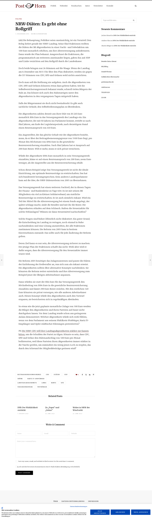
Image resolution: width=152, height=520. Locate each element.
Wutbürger (42, 387)
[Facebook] (8, 46)
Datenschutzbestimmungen (78, 506)
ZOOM (103, 97)
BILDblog (104, 66)
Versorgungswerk (25, 387)
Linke (44, 383)
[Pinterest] (93, 374)
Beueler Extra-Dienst (108, 61)
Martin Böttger (106, 46)
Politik (19, 19)
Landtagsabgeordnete (27, 383)
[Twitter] (8, 51)
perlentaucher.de (107, 82)
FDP (66, 374)
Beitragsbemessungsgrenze (29, 374)
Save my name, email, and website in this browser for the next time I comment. (46, 461)
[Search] (135, 6)
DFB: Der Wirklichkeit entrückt (124, 35)
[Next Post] (150, 260)
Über (55, 501)
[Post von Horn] (31, 5)
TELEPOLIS (105, 92)
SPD (62, 383)
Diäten (57, 374)
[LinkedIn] (8, 57)
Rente (53, 383)
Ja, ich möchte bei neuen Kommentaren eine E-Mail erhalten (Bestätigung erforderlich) (48, 467)
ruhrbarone (105, 87)
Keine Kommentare (39, 34)
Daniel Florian (106, 72)
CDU (47, 374)
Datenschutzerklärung (73, 501)
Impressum (93, 501)
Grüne (20, 378)
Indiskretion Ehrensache (110, 77)
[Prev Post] (1, 260)
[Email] (8, 62)
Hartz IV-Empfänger (35, 378)
